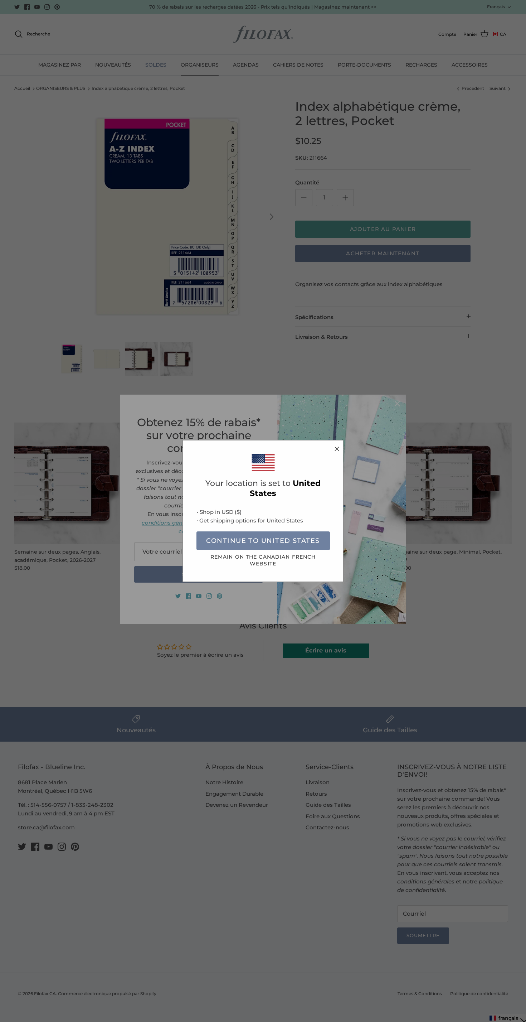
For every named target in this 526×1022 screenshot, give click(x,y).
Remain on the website (263, 560)
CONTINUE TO (263, 541)
